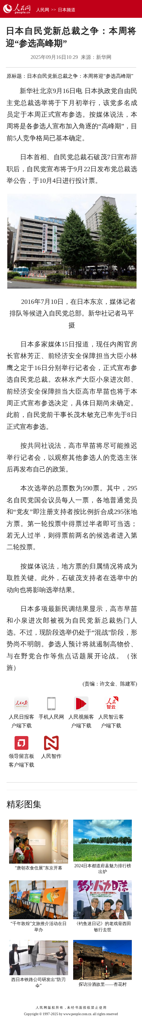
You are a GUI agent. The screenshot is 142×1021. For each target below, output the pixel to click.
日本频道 (66, 9)
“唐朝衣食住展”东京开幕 (38, 868)
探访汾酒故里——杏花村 (103, 984)
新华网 (103, 57)
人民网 (42, 9)
